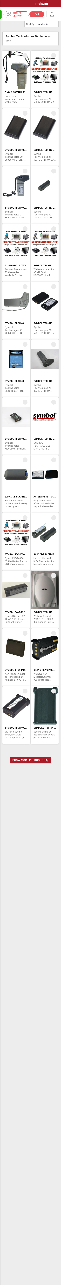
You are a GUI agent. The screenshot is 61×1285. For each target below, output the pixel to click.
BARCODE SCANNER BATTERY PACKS (25, 496)
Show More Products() (30, 760)
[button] (25, 55)
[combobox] (23, 14)
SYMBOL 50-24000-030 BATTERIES (23, 554)
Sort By (30, 24)
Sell (37, 14)
